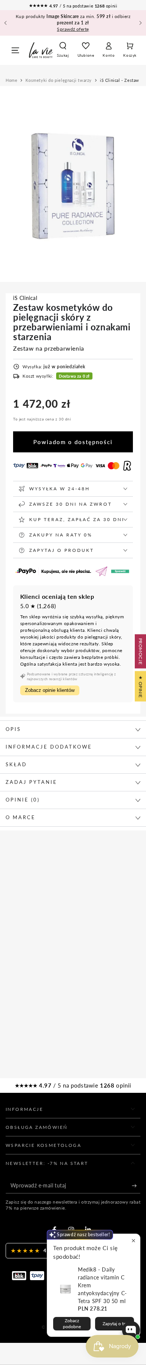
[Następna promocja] (140, 23)
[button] (63, 50)
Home (11, 80)
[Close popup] (133, 1240)
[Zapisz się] (136, 1186)
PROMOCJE (140, 651)
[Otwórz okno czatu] (131, 1330)
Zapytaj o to (114, 1323)
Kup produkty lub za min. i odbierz (73, 23)
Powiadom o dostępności (73, 441)
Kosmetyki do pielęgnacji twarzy (58, 80)
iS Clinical (25, 298)
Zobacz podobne (72, 1323)
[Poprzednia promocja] (5, 23)
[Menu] (15, 50)
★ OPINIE (140, 686)
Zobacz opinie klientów (49, 690)
